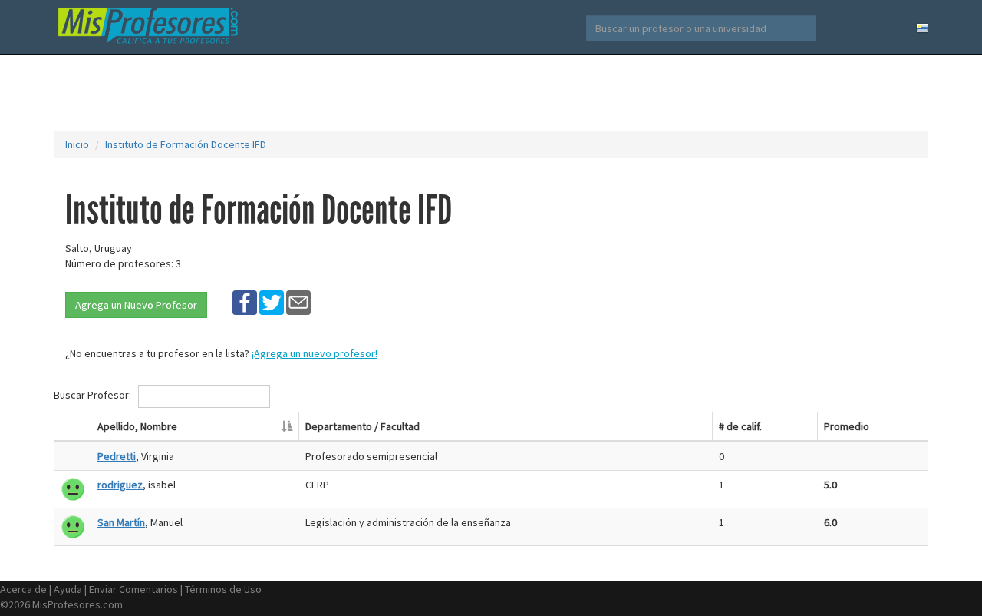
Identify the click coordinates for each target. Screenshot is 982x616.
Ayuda (68, 589)
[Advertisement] (491, 92)
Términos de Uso (223, 589)
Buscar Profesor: (93, 395)
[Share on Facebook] (244, 302)
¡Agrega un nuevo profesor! (314, 353)
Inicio (77, 144)
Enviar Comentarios (133, 589)
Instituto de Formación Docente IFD (185, 144)
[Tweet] (271, 302)
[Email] (298, 302)
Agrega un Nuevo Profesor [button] (136, 305)
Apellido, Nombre (137, 426)
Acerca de (23, 589)
